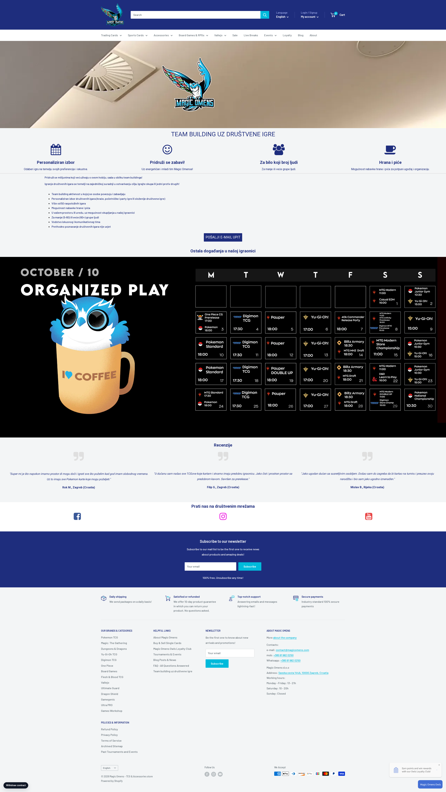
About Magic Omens (165, 637)
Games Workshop (111, 710)
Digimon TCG (109, 659)
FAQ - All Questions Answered (171, 665)
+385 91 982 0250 (284, 655)
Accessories (161, 35)
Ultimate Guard (110, 688)
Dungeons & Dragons (114, 648)
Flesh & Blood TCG (112, 677)
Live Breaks (251, 35)
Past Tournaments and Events (119, 751)
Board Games (109, 671)
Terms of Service (111, 740)
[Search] (264, 15)
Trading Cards (109, 35)
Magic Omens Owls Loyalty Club (172, 648)
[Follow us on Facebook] (207, 774)
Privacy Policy (109, 734)
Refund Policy (109, 729)
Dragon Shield (109, 693)
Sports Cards (136, 35)
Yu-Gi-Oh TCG (109, 654)
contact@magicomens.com (292, 650)
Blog (300, 35)
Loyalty (287, 35)
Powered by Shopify (112, 780)
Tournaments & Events (167, 654)
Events (268, 35)
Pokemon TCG (109, 637)
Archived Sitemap (112, 746)
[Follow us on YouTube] (220, 774)
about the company (285, 637)
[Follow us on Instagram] (213, 774)
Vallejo (218, 35)
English (106, 767)
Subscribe (250, 566)
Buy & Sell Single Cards (167, 643)
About (313, 35)
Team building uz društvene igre (172, 671)
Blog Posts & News (164, 659)
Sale (235, 35)
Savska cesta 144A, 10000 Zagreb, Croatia (303, 672)
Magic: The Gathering (114, 643)
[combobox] (195, 15)
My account (308, 16)
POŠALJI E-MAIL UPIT (223, 237)
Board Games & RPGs (191, 35)
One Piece (107, 665)
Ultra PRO (107, 705)
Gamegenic (108, 699)
